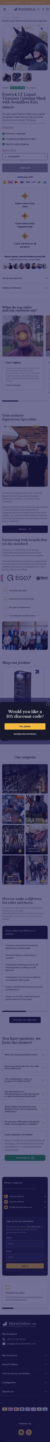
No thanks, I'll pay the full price (25, 734)
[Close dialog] (47, 704)
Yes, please (25, 726)
